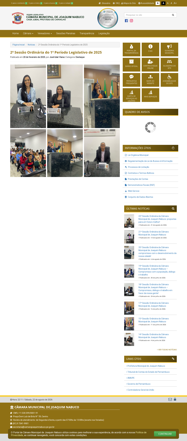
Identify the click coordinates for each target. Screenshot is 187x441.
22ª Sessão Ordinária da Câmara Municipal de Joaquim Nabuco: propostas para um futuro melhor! (157, 219)
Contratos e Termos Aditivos (140, 173)
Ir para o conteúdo (19, 3)
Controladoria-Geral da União (140, 390)
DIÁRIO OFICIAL (131, 66)
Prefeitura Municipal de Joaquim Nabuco (146, 366)
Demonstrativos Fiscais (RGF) (141, 185)
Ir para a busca (50, 3)
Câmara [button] (27, 33)
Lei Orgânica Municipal (137, 155)
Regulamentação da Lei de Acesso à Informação (150, 161)
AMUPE (131, 378)
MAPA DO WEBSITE (150, 82)
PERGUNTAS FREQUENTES (131, 82)
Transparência (87, 33)
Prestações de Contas (137, 179)
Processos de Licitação (138, 167)
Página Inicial (19, 45)
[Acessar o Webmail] (170, 400)
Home (15, 33)
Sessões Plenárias (65, 33)
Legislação (104, 33)
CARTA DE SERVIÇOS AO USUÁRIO (131, 98)
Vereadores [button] (44, 33)
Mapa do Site (129, 3)
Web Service (133, 191)
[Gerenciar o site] (175, 400)
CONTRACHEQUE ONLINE (150, 67)
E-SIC (150, 51)
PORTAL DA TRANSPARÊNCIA (131, 52)
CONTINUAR (165, 433)
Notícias (31, 45)
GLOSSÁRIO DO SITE (169, 67)
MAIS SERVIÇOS (150, 97)
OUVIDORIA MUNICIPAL (169, 52)
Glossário (105, 3)
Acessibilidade (147, 3)
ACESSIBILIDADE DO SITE (169, 82)
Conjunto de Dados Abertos (140, 197)
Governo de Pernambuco (138, 384)
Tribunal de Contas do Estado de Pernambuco (148, 372)
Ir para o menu (35, 3)
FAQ (117, 3)
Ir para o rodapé (65, 3)
